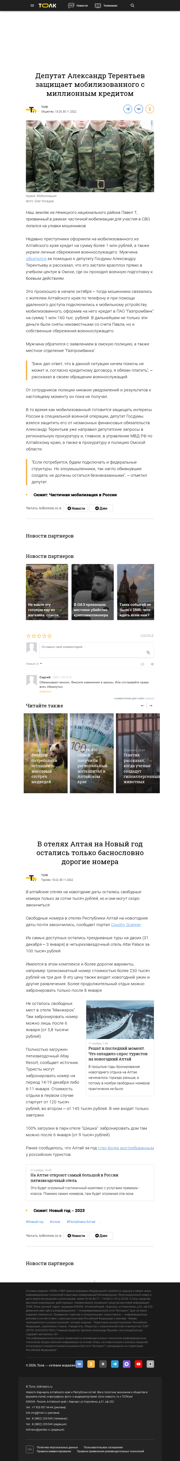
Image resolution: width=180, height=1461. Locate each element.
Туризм (45, 879)
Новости (82, 5)
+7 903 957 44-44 (42, 1407)
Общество (47, 111)
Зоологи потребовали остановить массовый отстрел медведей (44, 768)
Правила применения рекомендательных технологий (110, 1451)
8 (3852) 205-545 (42, 1418)
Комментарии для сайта (134, 698)
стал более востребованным (126, 1147)
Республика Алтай (81, 1222)
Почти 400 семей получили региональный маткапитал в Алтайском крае (92, 765)
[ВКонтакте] (138, 109)
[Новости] (76, 508)
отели (55, 1222)
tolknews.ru (44, 1386)
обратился (36, 258)
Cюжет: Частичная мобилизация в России (75, 494)
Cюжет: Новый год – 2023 (59, 1210)
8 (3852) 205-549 (42, 1424)
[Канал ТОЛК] (101, 508)
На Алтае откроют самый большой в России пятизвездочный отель (74, 1177)
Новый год (34, 1222)
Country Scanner (126, 924)
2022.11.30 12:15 (62, 677)
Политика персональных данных (57, 1447)
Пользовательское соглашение (103, 1447)
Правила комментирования (54, 1451)
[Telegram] (127, 109)
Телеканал (110, 5)
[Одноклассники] (149, 109)
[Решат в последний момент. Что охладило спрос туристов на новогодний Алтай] (120, 1019)
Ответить (45, 691)
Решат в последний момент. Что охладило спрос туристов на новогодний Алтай (118, 1054)
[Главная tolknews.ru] (47, 5)
